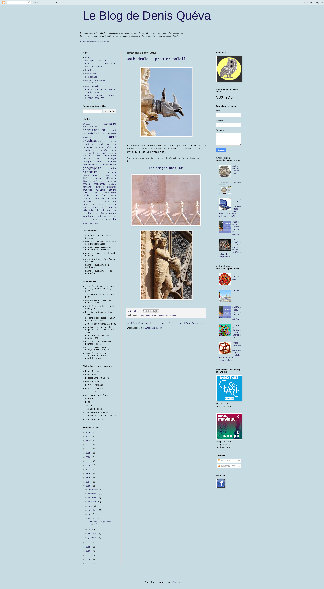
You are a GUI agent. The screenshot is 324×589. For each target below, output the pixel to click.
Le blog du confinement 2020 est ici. (94, 42)
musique (100, 190)
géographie (92, 168)
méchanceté (99, 184)
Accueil (166, 323)
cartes (95, 150)
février (93, 534)
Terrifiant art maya (236, 276)
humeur (87, 175)
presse (86, 199)
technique (105, 210)
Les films (90, 73)
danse (97, 156)
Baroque (99, 147)
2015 (89, 478)
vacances (111, 213)
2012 (89, 543)
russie (101, 204)
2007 (89, 563)
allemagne (110, 123)
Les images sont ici (166, 168)
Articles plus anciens (192, 323)
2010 (89, 551)
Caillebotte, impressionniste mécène (236, 228)
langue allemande (105, 178)
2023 (89, 445)
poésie (112, 196)
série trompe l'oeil (94, 207)
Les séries (91, 77)
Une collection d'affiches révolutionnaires (100, 97)
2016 (89, 474)
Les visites (91, 57)
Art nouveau (110, 134)
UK (97, 213)
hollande (111, 172)
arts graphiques (99, 139)
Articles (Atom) (154, 328)
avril (91, 518)
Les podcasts (92, 86)
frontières (109, 164)
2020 (89, 457)
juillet (93, 510)
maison (86, 184)
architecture (148, 315)
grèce (113, 168)
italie (86, 178)
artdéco (87, 137)
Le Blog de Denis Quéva (147, 15)
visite (172, 315)
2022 (89, 449)
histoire (162, 315)
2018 (89, 465)
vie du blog (97, 220)
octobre (93, 498)
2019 (89, 461)
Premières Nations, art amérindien (236, 331)
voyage (94, 223)
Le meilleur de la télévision (95, 81)
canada (86, 150)
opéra (96, 193)
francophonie (90, 165)
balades (87, 147)
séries (112, 207)
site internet (90, 210)
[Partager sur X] (150, 311)
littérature (109, 181)
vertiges (101, 216)
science (112, 204)
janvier (93, 538)
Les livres (91, 70)
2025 (89, 436)
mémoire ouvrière (93, 187)
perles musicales (94, 195)
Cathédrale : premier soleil (156, 59)
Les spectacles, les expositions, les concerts (100, 62)
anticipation (90, 127)
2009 (89, 555)
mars (91, 529)
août (91, 506)
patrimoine (110, 193)
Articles (225, 461)
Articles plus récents (139, 323)
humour (96, 175)
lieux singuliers (92, 181)
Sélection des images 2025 (236, 170)
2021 (89, 453)
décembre (93, 489)
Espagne (112, 159)
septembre (94, 502)
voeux (86, 223)
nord (85, 193)
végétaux (88, 216)
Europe (87, 161)
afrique (86, 124)
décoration (110, 156)
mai (90, 514)
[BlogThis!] (147, 311)
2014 (89, 482)
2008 (89, 559)
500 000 (236, 183)
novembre (93, 494)
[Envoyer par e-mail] (144, 311)
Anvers (235, 291)
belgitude (111, 147)
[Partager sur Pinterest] (157, 311)
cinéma (104, 150)
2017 (89, 469)
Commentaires (227, 466)
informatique (109, 176)
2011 (89, 547)
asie (101, 144)
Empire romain (93, 159)
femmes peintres (106, 162)
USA (102, 213)
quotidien (98, 199)
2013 (89, 486)
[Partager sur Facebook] (154, 311)
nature (112, 190)
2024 (89, 441)
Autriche (111, 144)
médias (112, 184)
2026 (89, 432)
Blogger (176, 582)
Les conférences (94, 67)
